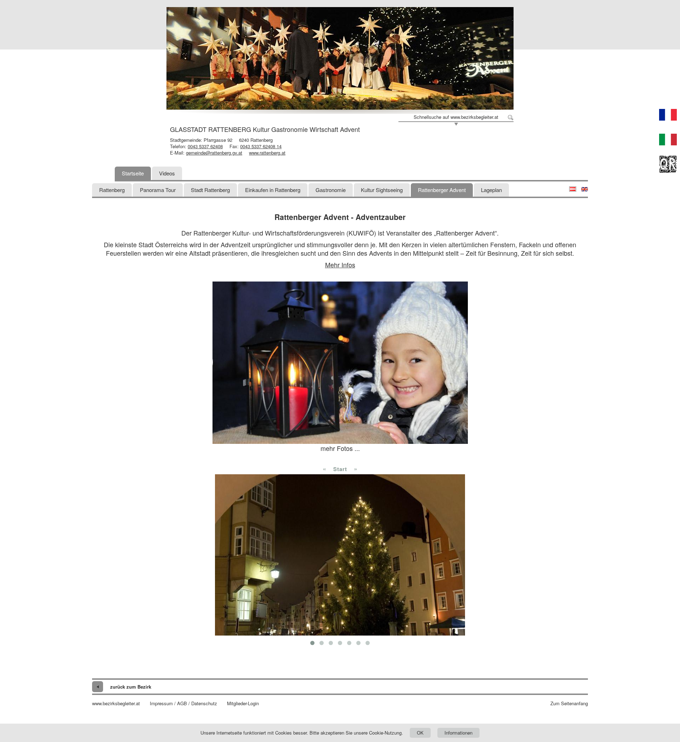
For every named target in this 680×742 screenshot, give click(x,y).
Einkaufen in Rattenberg (272, 189)
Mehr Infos (340, 264)
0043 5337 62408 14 (261, 146)
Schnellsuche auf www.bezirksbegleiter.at (456, 117)
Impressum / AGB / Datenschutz (183, 703)
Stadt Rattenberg (210, 189)
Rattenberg (112, 189)
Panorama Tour (158, 189)
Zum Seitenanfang (569, 703)
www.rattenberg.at (267, 152)
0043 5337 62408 (205, 146)
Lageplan (491, 189)
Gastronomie (331, 189)
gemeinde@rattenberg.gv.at (214, 152)
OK (420, 732)
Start (340, 469)
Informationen (458, 732)
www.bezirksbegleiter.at (116, 703)
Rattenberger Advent (442, 189)
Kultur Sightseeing (382, 189)
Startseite (133, 173)
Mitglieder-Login (243, 703)
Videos (167, 173)
